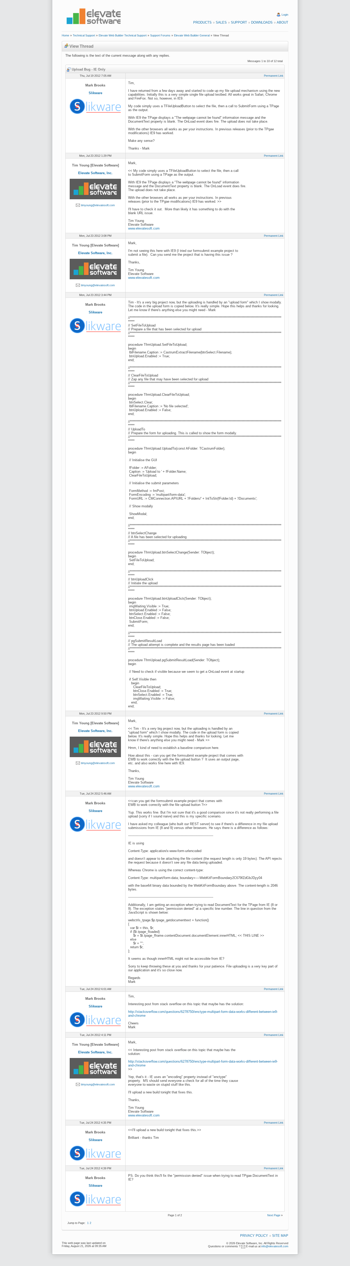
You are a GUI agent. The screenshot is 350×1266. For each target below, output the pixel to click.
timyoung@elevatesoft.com (98, 205)
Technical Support (84, 35)
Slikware (95, 93)
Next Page (273, 1215)
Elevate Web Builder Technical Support (123, 35)
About (282, 22)
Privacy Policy (254, 1236)
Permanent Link (273, 75)
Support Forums (160, 35)
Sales (221, 22)
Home (65, 35)
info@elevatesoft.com (274, 1246)
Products (202, 22)
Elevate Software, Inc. (95, 173)
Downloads (262, 22)
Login (285, 14)
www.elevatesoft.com (144, 228)
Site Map (280, 1236)
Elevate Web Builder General (192, 35)
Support (239, 22)
